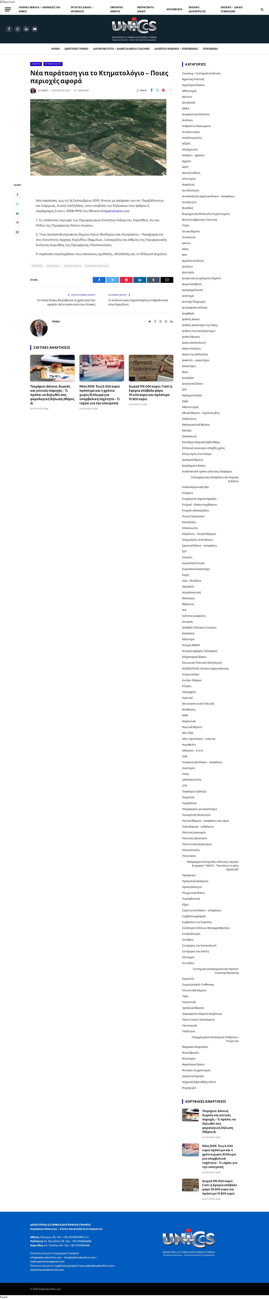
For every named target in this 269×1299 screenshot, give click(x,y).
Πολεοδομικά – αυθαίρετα (198, 826)
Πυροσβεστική (191, 898)
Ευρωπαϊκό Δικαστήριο (196, 569)
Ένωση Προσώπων (193, 516)
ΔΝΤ (184, 389)
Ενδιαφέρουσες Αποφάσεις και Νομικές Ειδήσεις (215, 479)
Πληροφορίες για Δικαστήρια (199, 809)
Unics (44, 90)
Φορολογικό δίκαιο (193, 1064)
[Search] (262, 9)
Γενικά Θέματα (191, 231)
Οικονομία (188, 768)
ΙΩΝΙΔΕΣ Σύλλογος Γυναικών (199, 627)
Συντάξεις (188, 963)
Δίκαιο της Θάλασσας (195, 354)
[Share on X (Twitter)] (157, 90)
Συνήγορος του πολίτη (195, 951)
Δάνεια (186, 243)
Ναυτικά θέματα (192, 727)
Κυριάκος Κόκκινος (96, 265)
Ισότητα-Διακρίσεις (194, 615)
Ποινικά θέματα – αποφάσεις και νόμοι (39, 9)
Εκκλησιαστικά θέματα (196, 424)
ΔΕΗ (184, 255)
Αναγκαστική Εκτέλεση (196, 114)
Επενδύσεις (189, 522)
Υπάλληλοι (188, 1031)
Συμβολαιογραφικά (194, 916)
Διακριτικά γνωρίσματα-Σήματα (201, 278)
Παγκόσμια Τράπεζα (194, 791)
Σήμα (185, 904)
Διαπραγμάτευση (192, 290)
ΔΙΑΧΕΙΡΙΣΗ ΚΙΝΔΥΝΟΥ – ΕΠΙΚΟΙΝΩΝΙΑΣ (176, 48)
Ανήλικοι (187, 120)
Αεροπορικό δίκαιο (193, 85)
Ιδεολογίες (188, 598)
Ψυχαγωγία (189, 1088)
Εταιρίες (187, 557)
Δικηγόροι (188, 377)
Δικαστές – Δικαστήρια (195, 360)
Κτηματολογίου (112, 211)
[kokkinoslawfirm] (134, 29)
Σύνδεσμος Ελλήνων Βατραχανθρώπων (206, 928)
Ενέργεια (187, 493)
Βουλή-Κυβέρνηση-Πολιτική (199, 219)
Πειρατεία (188, 797)
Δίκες (185, 372)
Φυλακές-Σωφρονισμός (196, 1070)
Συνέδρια (187, 939)
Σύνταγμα (188, 957)
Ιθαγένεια (188, 604)
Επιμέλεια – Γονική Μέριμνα (199, 534)
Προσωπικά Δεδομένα (195, 881)
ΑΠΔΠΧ (186, 143)
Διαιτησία (188, 272)
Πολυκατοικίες (191, 850)
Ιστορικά (187, 621)
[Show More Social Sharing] (170, 90)
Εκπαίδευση (189, 436)
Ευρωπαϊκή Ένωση (193, 563)
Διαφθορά (188, 313)
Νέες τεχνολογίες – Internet (198, 738)
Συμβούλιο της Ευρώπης (197, 922)
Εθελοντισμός (190, 407)
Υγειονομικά (189, 1025)
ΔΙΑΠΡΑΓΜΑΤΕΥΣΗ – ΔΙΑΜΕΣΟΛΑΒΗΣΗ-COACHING (121, 48)
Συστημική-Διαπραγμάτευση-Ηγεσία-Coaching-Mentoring (216, 970)
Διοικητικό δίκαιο (192, 383)
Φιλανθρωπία (190, 1052)
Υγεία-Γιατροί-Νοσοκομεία (198, 1019)
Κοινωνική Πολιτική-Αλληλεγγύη (202, 662)
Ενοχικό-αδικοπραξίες (197, 9)
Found (3, 1297)
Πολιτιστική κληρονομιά (197, 844)
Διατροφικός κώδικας (195, 307)
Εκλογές (187, 430)
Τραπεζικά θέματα (193, 1008)
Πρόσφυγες (189, 875)
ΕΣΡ (184, 551)
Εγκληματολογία (192, 395)
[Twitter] (17, 204)
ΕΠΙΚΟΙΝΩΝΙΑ (210, 48)
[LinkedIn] (17, 213)
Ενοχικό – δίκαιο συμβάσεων (231, 9)
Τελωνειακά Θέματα (194, 990)
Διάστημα (188, 295)
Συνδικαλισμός (191, 933)
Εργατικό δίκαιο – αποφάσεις (82, 9)
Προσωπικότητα (192, 887)
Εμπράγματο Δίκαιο (145, 9)
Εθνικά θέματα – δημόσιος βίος (201, 413)
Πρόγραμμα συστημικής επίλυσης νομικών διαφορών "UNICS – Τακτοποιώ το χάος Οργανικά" (213, 865)
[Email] (17, 232)
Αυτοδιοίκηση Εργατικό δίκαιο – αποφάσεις (208, 196)
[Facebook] (17, 194)
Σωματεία (188, 978)
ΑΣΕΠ (185, 167)
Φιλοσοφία (188, 1058)
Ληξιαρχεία (189, 692)
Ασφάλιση (188, 184)
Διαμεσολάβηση (192, 284)
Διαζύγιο (187, 266)
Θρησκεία (188, 586)
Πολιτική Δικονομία (194, 832)
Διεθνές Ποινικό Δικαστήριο (198, 331)
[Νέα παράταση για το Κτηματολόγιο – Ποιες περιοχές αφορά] (98, 174)
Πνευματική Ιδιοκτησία (196, 815)
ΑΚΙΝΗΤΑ (37, 265)
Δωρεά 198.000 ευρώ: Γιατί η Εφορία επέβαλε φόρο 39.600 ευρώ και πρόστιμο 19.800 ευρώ (150, 392)
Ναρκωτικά (189, 721)
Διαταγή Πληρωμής (194, 301)
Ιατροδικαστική (191, 592)
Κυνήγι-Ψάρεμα (191, 680)
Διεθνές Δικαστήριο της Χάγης (200, 325)
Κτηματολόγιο (53, 64)
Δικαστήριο (189, 366)
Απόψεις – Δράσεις (193, 155)
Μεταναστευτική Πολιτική (198, 703)
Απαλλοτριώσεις (192, 137)
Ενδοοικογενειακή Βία (195, 487)
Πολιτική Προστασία (194, 838)
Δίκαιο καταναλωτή (194, 342)
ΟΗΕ (184, 756)
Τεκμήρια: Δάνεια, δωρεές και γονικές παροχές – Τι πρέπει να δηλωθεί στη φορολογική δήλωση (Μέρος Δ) (52, 394)
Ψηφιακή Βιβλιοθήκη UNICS (199, 1082)
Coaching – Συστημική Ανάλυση (201, 73)
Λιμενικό (187, 697)
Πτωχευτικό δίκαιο (193, 892)
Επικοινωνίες (190, 528)
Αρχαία (186, 161)
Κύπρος (186, 686)
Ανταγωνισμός (191, 132)
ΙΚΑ (184, 610)
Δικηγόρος (53, 265)
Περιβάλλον (189, 803)
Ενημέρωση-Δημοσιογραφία (199, 498)
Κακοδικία (188, 633)
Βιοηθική (187, 208)
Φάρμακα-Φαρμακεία (195, 1047)
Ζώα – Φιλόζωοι (191, 580)
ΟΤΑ (184, 785)
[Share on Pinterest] (163, 90)
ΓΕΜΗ (185, 225)
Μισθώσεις (189, 709)
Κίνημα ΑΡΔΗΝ (191, 645)
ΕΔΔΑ (185, 401)
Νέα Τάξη (187, 733)
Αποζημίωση (174, 9)
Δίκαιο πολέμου (191, 348)
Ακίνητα (36, 64)
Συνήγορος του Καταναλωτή (199, 945)
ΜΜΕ (185, 715)
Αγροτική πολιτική (193, 79)
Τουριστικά (189, 1002)
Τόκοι (185, 996)
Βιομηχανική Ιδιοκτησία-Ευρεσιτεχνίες (206, 214)
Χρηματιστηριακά (193, 1076)
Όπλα (185, 774)
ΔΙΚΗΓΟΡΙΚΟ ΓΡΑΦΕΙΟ (76, 48)
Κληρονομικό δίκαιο (194, 656)
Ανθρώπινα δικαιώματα (196, 126)
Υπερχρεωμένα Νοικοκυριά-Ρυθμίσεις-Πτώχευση (215, 1039)
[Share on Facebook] (151, 90)
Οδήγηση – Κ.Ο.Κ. (192, 750)
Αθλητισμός (189, 91)
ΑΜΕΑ (185, 108)
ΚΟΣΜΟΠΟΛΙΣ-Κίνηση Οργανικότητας (205, 668)
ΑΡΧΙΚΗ (55, 48)
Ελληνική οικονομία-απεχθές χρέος (203, 448)
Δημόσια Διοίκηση (193, 260)
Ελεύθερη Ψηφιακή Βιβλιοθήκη (201, 442)
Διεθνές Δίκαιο (190, 319)
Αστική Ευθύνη (191, 173)
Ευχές (185, 574)
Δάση (185, 249)
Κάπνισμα (188, 639)
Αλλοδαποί (188, 102)
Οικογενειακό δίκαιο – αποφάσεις (202, 762)
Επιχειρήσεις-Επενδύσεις (197, 539)
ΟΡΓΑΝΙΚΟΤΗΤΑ (191, 779)
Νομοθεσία (189, 744)
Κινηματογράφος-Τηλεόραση (199, 651)
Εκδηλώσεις (189, 418)
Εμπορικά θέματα (116, 9)
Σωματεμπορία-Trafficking (198, 984)
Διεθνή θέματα (191, 336)
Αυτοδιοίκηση (190, 190)
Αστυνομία (188, 178)
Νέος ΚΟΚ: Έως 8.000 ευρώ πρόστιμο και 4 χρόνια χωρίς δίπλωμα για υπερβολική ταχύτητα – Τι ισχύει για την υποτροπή (99, 394)
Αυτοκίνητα (189, 202)
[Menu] (8, 9)
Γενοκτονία (188, 237)
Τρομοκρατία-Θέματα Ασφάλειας (202, 1013)
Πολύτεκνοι (189, 856)
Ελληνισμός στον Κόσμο (196, 454)
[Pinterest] (17, 222)
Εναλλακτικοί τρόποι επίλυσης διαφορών (207, 471)
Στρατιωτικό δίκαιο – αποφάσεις (201, 910)
